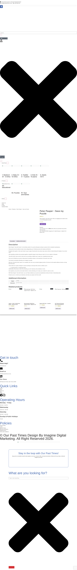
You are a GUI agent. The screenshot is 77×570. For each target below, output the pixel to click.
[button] (1, 6)
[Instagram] (4, 395)
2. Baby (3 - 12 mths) (16, 176)
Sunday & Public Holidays (9, 416)
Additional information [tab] (21, 241)
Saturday (3, 412)
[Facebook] (1, 395)
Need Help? (4, 363)
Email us (3, 371)
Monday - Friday (5, 403)
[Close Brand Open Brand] (6, 199)
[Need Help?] (1, 360)
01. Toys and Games (25, 194)
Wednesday (4, 407)
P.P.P (43, 232)
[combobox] (38, 478)
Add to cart (43, 224)
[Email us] (1, 368)
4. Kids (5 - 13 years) (34, 176)
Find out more (42, 229)
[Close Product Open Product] (7, 181)
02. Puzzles (16, 193)
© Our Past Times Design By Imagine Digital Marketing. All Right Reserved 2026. (33, 437)
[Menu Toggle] (1, 161)
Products (14, 209)
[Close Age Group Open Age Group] (8, 163)
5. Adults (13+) (43, 176)
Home (10, 209)
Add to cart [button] (11, 308)
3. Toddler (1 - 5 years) (25, 176)
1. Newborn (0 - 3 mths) (6, 176)
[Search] (1, 35)
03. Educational (6, 186)
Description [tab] (12, 241)
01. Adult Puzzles (56, 231)
